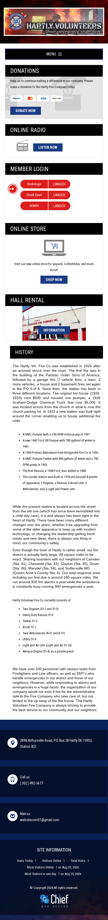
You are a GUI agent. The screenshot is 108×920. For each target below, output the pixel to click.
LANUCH (59, 184)
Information (54, 330)
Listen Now (47, 147)
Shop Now (54, 280)
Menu (52, 54)
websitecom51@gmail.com (39, 820)
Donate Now (26, 111)
